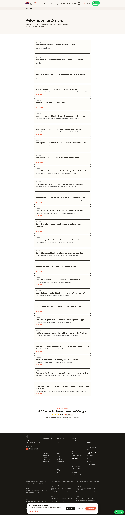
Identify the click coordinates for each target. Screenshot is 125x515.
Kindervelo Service (47, 453)
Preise (68, 3)
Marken (74, 3)
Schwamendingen (61, 461)
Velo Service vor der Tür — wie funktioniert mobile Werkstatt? (61, 489)
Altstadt (59, 440)
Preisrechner (45, 457)
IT (89, 3)
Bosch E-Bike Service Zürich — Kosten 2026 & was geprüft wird (86, 485)
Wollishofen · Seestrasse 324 (92, 459)
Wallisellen (74, 449)
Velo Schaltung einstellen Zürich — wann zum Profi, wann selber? (87, 482)
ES (90, 3)
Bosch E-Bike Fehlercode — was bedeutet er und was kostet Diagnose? (61, 492)
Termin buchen (46, 461)
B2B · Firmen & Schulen (77, 468)
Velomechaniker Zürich (47, 442)
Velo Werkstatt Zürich (47, 440)
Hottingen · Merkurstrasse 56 (92, 455)
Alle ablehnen (70, 508)
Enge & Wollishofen (62, 442)
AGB (73, 470)
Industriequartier (61, 447)
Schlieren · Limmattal (91, 464)
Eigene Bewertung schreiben (62, 427)
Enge (58, 469)
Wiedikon (60, 444)
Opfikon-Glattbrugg (76, 455)
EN (86, 3)
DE (84, 3)
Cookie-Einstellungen (76, 474)
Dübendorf (74, 453)
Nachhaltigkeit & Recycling (77, 466)
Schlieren (74, 438)
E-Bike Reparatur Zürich (48, 449)
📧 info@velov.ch (90, 445)
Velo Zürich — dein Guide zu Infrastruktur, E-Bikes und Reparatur (36, 484)
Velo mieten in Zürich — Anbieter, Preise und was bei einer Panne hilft (37, 488)
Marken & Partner (46, 459)
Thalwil (73, 446)
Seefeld (58, 472)
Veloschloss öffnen (47, 446)
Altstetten (59, 456)
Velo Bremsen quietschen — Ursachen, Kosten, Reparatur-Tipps (85, 489)
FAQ (73, 462)
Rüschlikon (74, 442)
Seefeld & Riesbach (61, 455)
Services (51, 3)
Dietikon (73, 451)
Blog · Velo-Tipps (75, 464)
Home (27, 8)
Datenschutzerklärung (34, 511)
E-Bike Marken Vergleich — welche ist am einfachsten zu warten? (62, 485)
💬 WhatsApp (96, 3)
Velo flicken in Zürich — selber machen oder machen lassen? (36, 499)
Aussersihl (60, 446)
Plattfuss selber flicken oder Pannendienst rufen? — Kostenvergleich (86, 501)
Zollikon (73, 444)
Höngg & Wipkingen (61, 458)
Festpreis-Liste (46, 455)
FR (87, 3)
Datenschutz (74, 472)
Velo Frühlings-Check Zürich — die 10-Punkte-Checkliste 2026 (62, 496)
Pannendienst (44, 3)
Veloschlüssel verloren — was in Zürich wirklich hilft (36, 481)
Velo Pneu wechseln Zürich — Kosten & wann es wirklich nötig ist (37, 495)
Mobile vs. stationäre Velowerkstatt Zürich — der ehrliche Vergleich (87, 492)
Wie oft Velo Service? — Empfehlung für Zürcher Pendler (87, 498)
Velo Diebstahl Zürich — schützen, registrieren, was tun (37, 490)
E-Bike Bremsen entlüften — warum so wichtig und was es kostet (62, 482)
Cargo (63, 3)
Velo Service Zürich (47, 447)
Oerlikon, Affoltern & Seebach (63, 459)
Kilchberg (74, 440)
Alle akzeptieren (91, 508)
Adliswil (73, 447)
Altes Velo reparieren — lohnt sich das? (33, 492)
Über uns (79, 3)
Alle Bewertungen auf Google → (62, 424)
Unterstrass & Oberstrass (63, 449)
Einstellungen (80, 508)
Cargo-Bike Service (47, 451)
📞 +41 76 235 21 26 (91, 439)
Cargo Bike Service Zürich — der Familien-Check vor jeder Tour (61, 499)
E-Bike (57, 3)
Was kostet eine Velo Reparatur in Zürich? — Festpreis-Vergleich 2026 (87, 496)
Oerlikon (59, 470)
